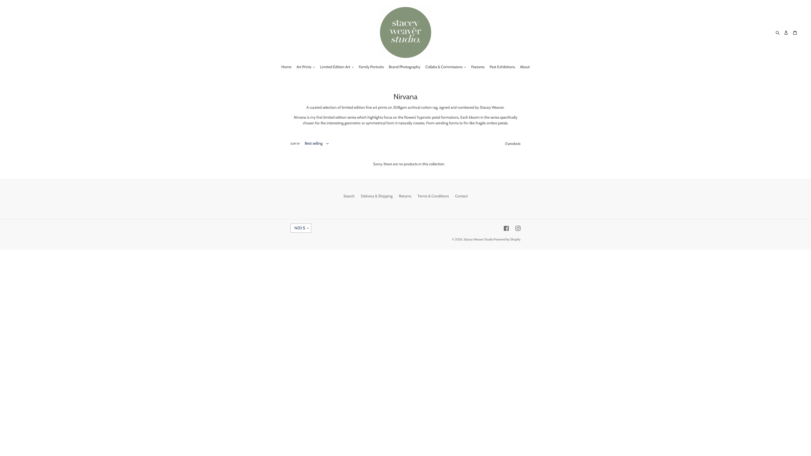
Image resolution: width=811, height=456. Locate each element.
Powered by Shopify (507, 239)
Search (349, 196)
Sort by (295, 143)
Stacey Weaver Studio (479, 239)
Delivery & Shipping (377, 196)
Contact (461, 196)
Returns (405, 196)
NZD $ (299, 228)
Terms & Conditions (433, 196)
